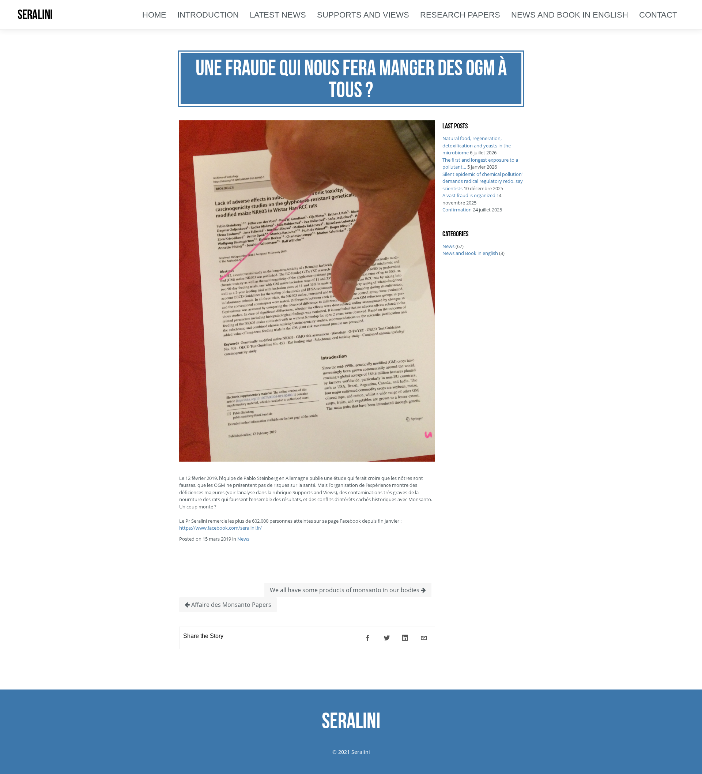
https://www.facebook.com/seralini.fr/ (220, 528)
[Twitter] (386, 638)
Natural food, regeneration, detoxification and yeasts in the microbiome (476, 145)
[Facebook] (368, 638)
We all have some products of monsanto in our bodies (345, 590)
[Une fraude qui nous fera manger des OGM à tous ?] (307, 459)
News (243, 539)
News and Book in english (470, 253)
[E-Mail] (423, 638)
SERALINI (35, 14)
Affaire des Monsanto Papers (230, 605)
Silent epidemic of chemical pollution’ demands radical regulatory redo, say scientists (482, 181)
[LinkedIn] (405, 638)
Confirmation (457, 209)
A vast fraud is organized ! (470, 195)
